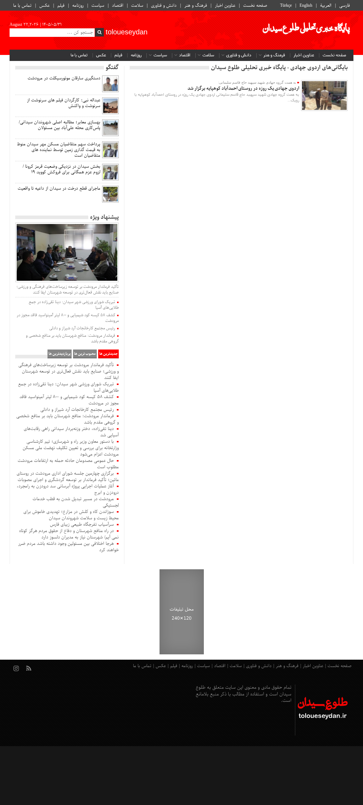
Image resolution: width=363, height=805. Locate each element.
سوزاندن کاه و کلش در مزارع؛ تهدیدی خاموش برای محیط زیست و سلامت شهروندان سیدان (71, 515)
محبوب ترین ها (85, 354)
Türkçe (286, 5)
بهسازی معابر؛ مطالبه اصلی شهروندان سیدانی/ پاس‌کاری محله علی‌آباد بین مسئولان (59, 125)
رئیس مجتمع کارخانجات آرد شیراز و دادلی (82, 328)
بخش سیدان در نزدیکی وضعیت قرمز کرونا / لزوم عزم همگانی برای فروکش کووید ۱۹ (61, 169)
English (306, 5)
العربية (325, 5)
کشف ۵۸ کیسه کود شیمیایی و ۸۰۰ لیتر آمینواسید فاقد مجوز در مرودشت (68, 318)
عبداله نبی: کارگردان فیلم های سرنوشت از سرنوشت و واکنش (63, 103)
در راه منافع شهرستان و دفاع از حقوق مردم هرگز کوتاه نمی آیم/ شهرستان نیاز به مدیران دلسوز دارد (69, 534)
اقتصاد (117, 5)
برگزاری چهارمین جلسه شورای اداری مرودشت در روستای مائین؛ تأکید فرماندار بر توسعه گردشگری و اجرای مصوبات (68, 476)
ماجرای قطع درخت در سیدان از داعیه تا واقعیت (59, 188)
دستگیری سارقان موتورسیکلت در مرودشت (64, 78)
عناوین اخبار (225, 5)
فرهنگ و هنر (195, 5)
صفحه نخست (255, 5)
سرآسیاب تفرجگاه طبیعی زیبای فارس (82, 524)
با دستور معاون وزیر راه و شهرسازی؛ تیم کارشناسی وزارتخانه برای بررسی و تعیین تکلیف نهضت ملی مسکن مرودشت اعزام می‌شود (71, 448)
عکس (44, 5)
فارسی (344, 5)
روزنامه (78, 5)
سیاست (97, 5)
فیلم (61, 5)
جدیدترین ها (108, 354)
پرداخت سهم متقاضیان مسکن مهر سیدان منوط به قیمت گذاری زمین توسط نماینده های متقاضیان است (58, 150)
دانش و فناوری (164, 5)
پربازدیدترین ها (60, 354)
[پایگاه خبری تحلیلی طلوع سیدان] (305, 30)
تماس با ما (22, 5)
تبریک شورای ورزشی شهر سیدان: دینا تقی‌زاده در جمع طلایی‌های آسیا (74, 305)
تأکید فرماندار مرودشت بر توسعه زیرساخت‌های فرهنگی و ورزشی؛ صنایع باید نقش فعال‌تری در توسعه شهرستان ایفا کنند (67, 289)
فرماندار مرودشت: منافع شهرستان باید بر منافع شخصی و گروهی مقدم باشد (72, 338)
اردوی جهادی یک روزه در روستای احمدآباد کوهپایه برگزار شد (243, 88)
